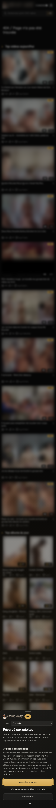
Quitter (28, 803)
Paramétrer (28, 796)
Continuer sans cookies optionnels (28, 789)
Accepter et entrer (28, 782)
